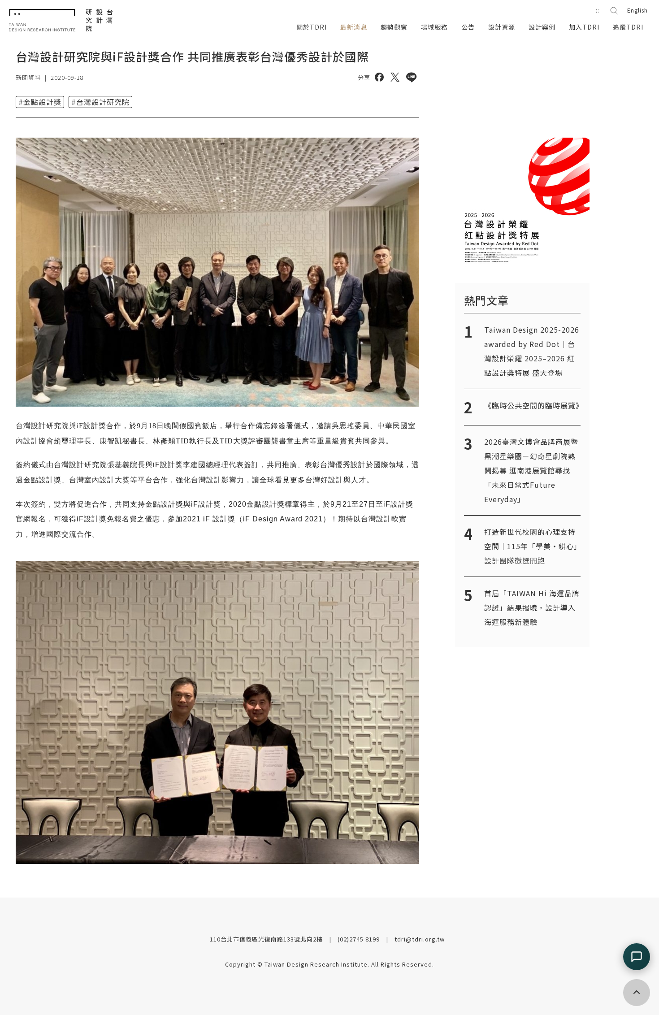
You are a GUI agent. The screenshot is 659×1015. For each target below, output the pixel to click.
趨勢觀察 (394, 26)
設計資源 (501, 26)
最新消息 (353, 26)
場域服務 (434, 26)
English (637, 10)
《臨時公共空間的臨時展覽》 (533, 405)
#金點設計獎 (39, 101)
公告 (468, 26)
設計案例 (542, 26)
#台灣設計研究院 (100, 101)
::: (598, 10)
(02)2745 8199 (360, 939)
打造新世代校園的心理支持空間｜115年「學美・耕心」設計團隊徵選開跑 (531, 546)
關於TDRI (311, 26)
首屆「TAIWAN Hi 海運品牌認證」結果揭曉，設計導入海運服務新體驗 (532, 607)
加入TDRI (584, 26)
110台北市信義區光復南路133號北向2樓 (267, 939)
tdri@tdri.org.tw (420, 939)
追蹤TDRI (628, 26)
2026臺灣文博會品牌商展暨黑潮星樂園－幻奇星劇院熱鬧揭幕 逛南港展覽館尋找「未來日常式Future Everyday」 (531, 470)
